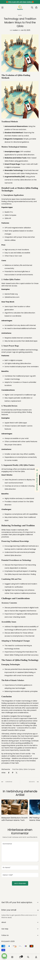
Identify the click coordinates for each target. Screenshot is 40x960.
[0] (36, 7)
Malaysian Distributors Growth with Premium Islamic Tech (14, 818)
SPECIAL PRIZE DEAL (37, 482)
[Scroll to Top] (36, 950)
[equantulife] (20, 7)
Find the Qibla (17, 769)
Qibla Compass (29, 769)
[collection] (12, 957)
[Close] (37, 470)
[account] (36, 957)
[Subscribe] (36, 910)
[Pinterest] (12, 772)
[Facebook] (9, 772)
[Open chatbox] (4, 956)
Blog (20, 15)
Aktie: (3, 773)
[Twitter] (16, 772)
